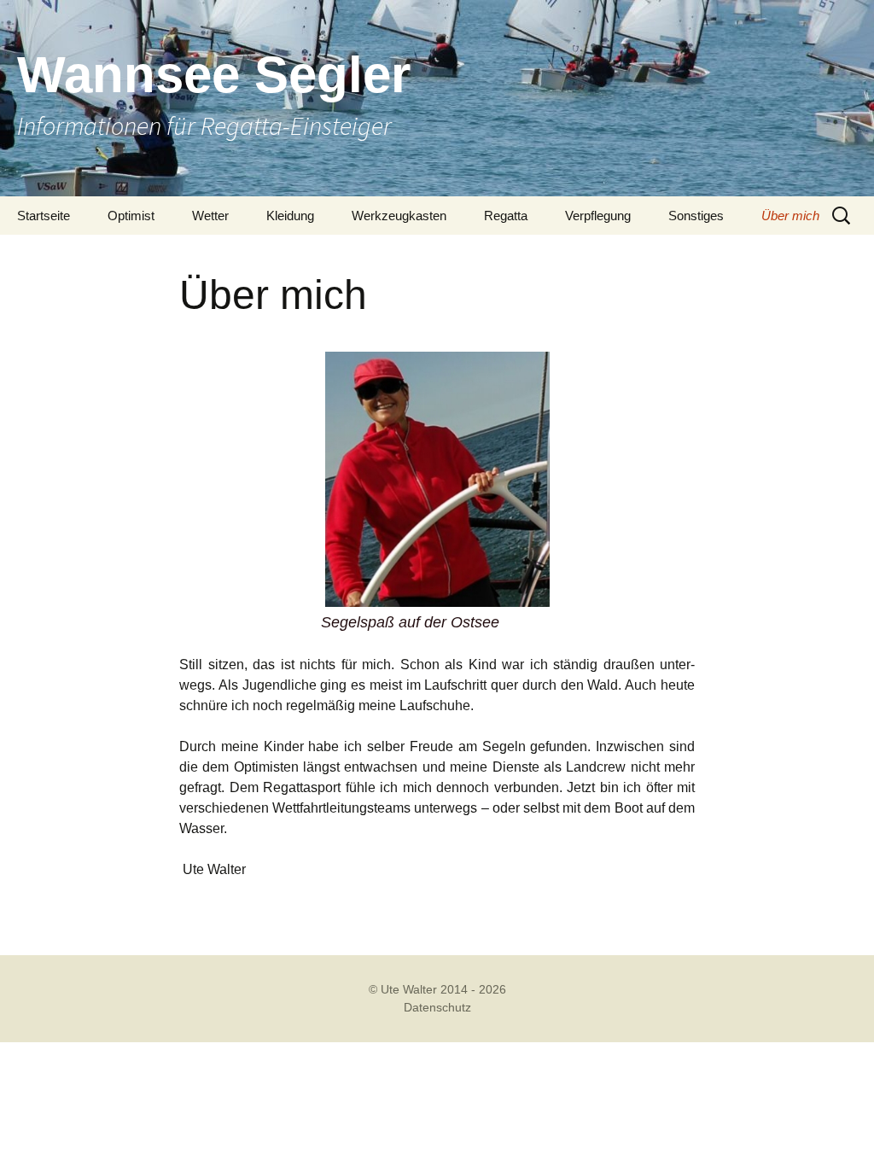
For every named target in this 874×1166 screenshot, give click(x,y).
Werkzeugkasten (399, 215)
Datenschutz (437, 1007)
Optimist (131, 215)
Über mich (790, 215)
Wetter (210, 215)
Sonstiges (696, 215)
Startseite (43, 215)
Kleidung (290, 215)
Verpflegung (598, 215)
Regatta (505, 215)
